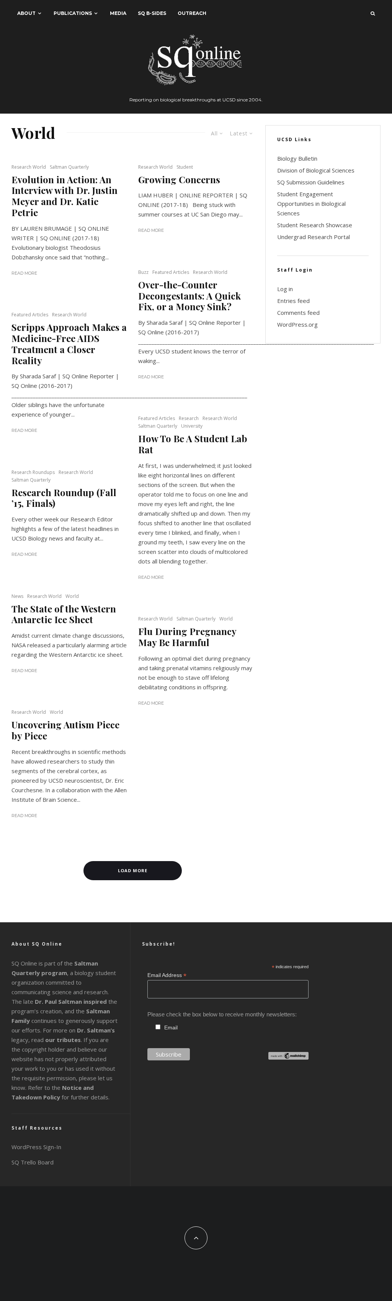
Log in (285, 289)
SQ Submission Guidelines (311, 182)
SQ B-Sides (152, 13)
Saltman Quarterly (69, 167)
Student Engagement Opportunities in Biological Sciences (311, 203)
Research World (28, 167)
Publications (73, 13)
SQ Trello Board (32, 1162)
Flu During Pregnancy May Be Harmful (187, 637)
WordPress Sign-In (36, 1147)
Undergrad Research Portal (313, 237)
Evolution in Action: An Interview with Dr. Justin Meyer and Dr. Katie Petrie (64, 196)
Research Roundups (33, 472)
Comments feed (298, 312)
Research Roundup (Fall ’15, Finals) (63, 498)
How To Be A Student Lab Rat (192, 444)
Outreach (192, 13)
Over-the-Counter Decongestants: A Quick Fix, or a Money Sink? (189, 295)
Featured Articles (170, 272)
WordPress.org (297, 324)
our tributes (63, 1040)
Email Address (166, 975)
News (17, 596)
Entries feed (293, 300)
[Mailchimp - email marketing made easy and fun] (288, 1057)
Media (118, 13)
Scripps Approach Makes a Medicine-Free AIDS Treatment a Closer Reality (69, 344)
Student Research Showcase (314, 225)
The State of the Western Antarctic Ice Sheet (63, 614)
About (26, 13)
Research (189, 418)
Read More (24, 273)
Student (184, 167)
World (72, 596)
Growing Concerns (179, 179)
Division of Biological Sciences (315, 170)
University (192, 426)
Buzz (143, 272)
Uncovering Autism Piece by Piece (65, 730)
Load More (132, 870)
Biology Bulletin (297, 158)
